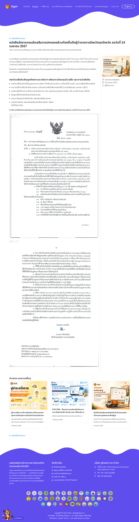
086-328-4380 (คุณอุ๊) (104, 476)
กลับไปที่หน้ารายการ (18, 38)
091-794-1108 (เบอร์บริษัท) (106, 473)
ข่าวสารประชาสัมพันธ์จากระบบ (62, 473)
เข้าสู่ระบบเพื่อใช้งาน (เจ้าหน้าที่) (62, 470)
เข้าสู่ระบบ (128, 6)
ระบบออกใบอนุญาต (101, 6)
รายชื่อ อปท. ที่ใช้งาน (59, 477)
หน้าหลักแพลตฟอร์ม (59, 467)
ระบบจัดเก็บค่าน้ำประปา (83, 6)
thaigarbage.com (79, 513)
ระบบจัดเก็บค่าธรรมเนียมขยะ (62, 6)
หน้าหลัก (26, 6)
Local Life (115, 6)
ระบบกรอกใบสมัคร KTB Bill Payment (65, 480)
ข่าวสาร (35, 6)
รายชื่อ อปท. (45, 6)
